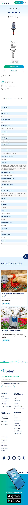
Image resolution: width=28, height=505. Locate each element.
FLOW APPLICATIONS (5, 413)
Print (19, 17)
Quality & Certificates (17, 424)
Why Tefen (4, 440)
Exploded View (19, 99)
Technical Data (6, 99)
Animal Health (9, 82)
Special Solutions (6, 406)
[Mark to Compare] (2, 76)
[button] (12, 29)
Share (11, 17)
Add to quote (14, 66)
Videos (16, 418)
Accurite (3, 404)
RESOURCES (17, 412)
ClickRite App (17, 433)
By (23, 472)
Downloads (17, 428)
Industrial (3, 421)
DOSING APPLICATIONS (18, 394)
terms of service (17, 383)
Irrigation (16, 398)
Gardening (17, 400)
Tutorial (7, 89)
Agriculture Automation (4, 418)
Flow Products (5, 401)
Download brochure (10, 86)
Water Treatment (19, 409)
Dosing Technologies (5, 397)
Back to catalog (14, 9)
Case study (17, 421)
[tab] (6, 99)
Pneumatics (4, 424)
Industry (16, 403)
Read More (6, 303)
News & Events (18, 431)
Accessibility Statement (4, 449)
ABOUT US (4, 437)
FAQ (15, 415)
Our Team (4, 443)
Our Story (4, 445)
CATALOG (4, 393)
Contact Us (19, 2)
